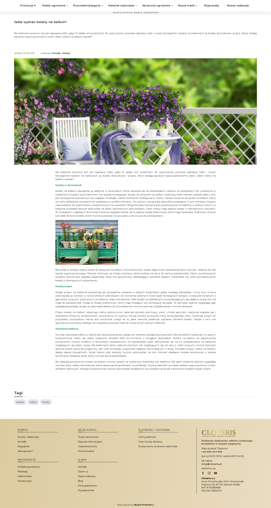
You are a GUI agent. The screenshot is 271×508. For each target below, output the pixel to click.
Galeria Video (25, 476)
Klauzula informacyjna (90, 441)
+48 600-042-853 (211, 451)
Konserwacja (24, 481)
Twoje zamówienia (88, 437)
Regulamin (24, 446)
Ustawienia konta (87, 446)
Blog (80, 481)
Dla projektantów (87, 485)
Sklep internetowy (134, 505)
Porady (56, 53)
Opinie (82, 471)
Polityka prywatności (29, 466)
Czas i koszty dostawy (150, 441)
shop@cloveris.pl (211, 464)
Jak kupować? (25, 451)
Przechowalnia (86, 451)
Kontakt (22, 441)
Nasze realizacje (87, 476)
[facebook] (203, 473)
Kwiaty (66, 53)
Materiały (23, 471)
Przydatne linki (86, 490)
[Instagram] (209, 473)
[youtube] (215, 473)
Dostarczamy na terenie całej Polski (158, 446)
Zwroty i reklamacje (28, 437)
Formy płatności (147, 437)
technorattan (134, 338)
